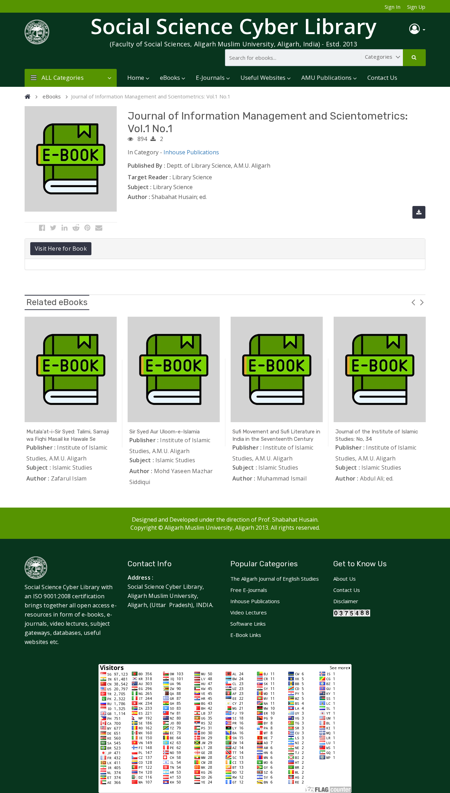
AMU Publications (326, 77)
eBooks (170, 77)
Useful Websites (262, 77)
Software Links (248, 623)
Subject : (140, 187)
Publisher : (41, 447)
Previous (413, 302)
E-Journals (210, 77)
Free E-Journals (248, 589)
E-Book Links (245, 634)
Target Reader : (149, 177)
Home (135, 77)
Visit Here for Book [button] (61, 248)
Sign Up (416, 6)
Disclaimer (345, 601)
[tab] (225, 249)
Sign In (392, 6)
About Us (344, 578)
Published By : (146, 165)
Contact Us (382, 77)
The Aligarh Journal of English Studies (274, 578)
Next (421, 302)
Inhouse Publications (191, 152)
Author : (139, 197)
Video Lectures (248, 612)
